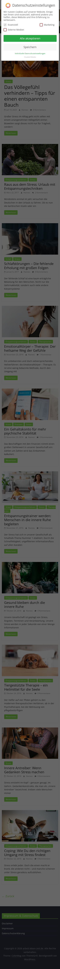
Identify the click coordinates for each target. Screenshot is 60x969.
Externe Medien (16, 29)
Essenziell (13, 24)
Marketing (49, 24)
